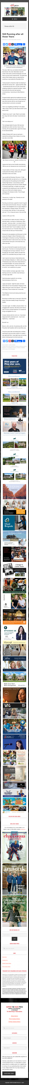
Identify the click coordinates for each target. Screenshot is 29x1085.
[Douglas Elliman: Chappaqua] (14, 686)
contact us (22, 829)
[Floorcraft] (14, 655)
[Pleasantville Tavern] (14, 592)
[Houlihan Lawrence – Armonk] (14, 467)
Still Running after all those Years (12, 35)
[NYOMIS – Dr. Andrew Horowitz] (14, 436)
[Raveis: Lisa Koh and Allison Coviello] (14, 577)
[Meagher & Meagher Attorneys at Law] (14, 561)
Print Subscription (6, 966)
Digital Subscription (6, 963)
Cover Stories (11, 344)
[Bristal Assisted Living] (14, 671)
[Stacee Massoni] (14, 545)
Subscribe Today (9, 1073)
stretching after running (8, 349)
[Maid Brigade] (14, 530)
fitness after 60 (19, 346)
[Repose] (14, 499)
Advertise (4, 957)
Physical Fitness (16, 347)
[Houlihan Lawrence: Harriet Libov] (14, 639)
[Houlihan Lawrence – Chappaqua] (14, 452)
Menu (15, 19)
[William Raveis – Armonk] (14, 389)
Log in (22, 1082)
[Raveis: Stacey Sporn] (14, 420)
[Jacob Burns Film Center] (14, 624)
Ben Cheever (12, 346)
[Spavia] (14, 702)
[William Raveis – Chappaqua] (14, 405)
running (23, 347)
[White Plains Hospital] (14, 373)
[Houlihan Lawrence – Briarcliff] (14, 483)
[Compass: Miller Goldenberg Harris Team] (14, 514)
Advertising (14, 1016)
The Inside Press (14, 10)
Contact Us (5, 960)
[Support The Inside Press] (14, 1014)
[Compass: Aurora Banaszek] (14, 608)
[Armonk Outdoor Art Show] (14, 718)
